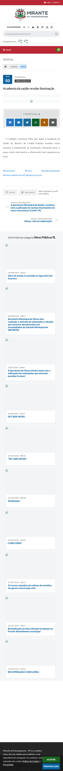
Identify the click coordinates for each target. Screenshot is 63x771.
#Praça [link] (28, 171)
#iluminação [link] (9, 171)
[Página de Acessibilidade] (52, 27)
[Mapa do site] (47, 27)
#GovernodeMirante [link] (13, 175)
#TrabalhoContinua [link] (32, 175)
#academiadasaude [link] (50, 171)
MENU (8, 50)
